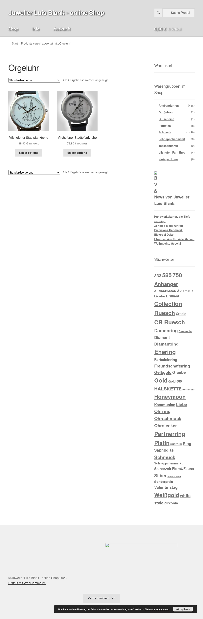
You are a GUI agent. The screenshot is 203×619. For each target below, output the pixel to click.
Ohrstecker (165, 425)
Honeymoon (170, 396)
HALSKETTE (168, 388)
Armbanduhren (169, 105)
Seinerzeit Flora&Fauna (174, 468)
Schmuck (165, 132)
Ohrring (162, 411)
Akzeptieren (183, 609)
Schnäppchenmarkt (172, 139)
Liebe (181, 404)
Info (35, 29)
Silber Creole (174, 476)
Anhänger (166, 284)
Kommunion (164, 404)
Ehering (165, 351)
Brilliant (172, 296)
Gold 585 (175, 381)
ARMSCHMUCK (165, 291)
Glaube (179, 372)
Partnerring (169, 433)
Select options (28, 153)
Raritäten (165, 126)
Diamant (162, 337)
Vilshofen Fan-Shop (172, 152)
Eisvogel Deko (164, 234)
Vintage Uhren (168, 159)
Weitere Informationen (157, 609)
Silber (160, 475)
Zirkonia (171, 503)
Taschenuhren (168, 146)
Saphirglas (164, 450)
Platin (161, 443)
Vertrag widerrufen (101, 598)
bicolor (159, 296)
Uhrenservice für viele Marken (174, 239)
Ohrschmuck (167, 418)
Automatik (185, 290)
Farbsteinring (165, 359)
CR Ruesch (169, 322)
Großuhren (166, 112)
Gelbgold (162, 372)
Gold (161, 380)
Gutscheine (166, 119)
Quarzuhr (176, 444)
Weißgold (166, 495)
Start (15, 43)
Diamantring (166, 344)
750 (177, 275)
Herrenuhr (188, 389)
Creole (181, 313)
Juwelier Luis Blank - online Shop (56, 12)
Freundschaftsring (172, 366)
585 (167, 275)
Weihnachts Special (167, 243)
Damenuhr (185, 331)
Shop (13, 29)
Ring (187, 443)
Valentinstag (166, 487)
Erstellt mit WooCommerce (27, 583)
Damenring (166, 330)
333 (157, 275)
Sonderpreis (163, 481)
